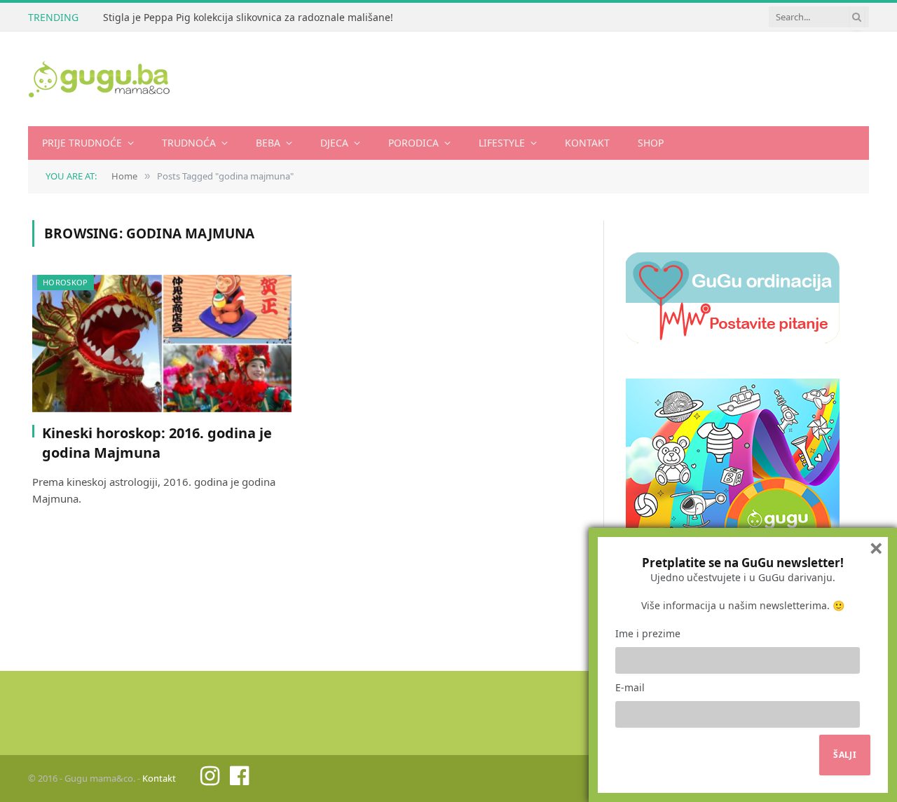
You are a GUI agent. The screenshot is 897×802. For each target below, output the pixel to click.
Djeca (334, 142)
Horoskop (65, 282)
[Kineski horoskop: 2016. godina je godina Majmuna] (162, 344)
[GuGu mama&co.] (99, 79)
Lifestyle (502, 142)
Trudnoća (189, 142)
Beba (268, 142)
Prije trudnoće (82, 142)
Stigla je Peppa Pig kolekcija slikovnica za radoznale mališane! (248, 17)
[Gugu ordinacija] (733, 339)
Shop (651, 142)
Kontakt (587, 142)
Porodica (413, 142)
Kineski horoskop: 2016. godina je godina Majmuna (157, 442)
